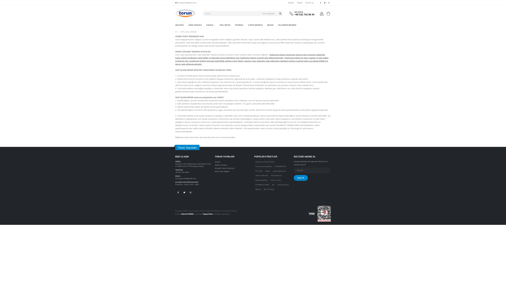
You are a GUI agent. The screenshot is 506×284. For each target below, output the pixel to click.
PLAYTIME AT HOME (262, 185)
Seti (273, 185)
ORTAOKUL (239, 25)
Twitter (184, 192)
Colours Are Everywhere (263, 166)
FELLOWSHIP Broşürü (287, 25)
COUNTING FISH (280, 166)
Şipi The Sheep (269, 189)
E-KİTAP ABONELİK (255, 25)
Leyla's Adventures (279, 171)
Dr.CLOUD (258, 171)
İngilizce (258, 189)
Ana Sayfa (179, 25)
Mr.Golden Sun (276, 175)
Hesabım (291, 3)
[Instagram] (329, 2)
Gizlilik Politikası (221, 165)
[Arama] (280, 13)
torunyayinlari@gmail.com (186, 3)
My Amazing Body (261, 180)
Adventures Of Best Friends (264, 162)
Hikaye (267, 171)
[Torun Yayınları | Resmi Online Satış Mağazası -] (185, 13)
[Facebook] (320, 2)
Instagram (190, 192)
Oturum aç (309, 3)
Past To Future (276, 180)
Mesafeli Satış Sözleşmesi (225, 168)
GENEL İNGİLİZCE (195, 25)
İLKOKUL (209, 25)
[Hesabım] (321, 13)
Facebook (178, 192)
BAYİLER (270, 25)
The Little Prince (283, 185)
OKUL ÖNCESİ (225, 25)
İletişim (300, 3)
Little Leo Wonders (261, 175)
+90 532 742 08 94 (182, 172)
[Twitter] (325, 2)
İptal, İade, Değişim (222, 171)
